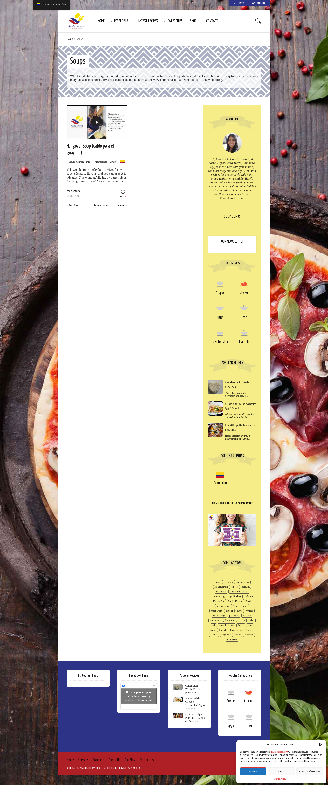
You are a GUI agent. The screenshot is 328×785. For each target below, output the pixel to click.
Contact (212, 21)
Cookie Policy (279, 779)
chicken (246, 587)
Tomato (250, 630)
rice (243, 620)
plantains (214, 620)
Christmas (221, 591)
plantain (247, 615)
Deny (281, 771)
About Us (114, 760)
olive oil (229, 611)
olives (239, 611)
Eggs (220, 317)
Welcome (248, 635)
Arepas (220, 293)
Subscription (236, 630)
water (238, 635)
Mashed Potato (235, 601)
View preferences (309, 771)
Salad (251, 620)
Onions (249, 611)
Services (83, 760)
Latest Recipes (148, 21)
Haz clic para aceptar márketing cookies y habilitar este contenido (138, 696)
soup (250, 625)
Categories (175, 21)
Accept (253, 771)
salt (213, 625)
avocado (229, 582)
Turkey (214, 635)
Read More (73, 205)
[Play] (97, 122)
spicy (212, 630)
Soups (113, 162)
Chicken (244, 293)
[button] (321, 744)
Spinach (223, 630)
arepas (218, 582)
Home (101, 21)
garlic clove (235, 596)
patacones (234, 615)
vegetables (226, 635)
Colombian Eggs (218, 596)
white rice (232, 640)
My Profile (121, 21)
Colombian (220, 483)
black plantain (221, 587)
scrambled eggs (226, 625)
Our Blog (130, 760)
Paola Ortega (73, 191)
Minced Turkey (240, 606)
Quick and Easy (230, 620)
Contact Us (146, 760)
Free (244, 317)
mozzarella (216, 611)
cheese (235, 587)
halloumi (249, 596)
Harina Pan (218, 601)
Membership (101, 162)
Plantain (244, 342)
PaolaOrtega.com (279, 752)
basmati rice (243, 582)
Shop (193, 21)
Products (98, 760)
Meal (248, 601)
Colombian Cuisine (239, 591)
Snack (241, 625)
